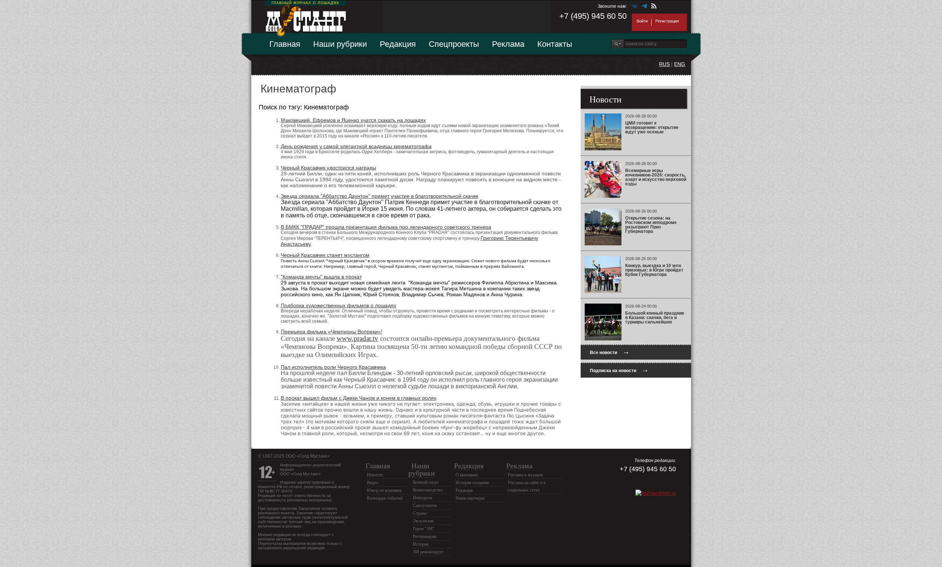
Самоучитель (425, 505)
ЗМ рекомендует (428, 551)
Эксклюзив (423, 521)
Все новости (610, 352)
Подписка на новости (619, 370)
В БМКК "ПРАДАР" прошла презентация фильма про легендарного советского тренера (386, 227)
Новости (375, 474)
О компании (467, 474)
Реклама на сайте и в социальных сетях (526, 486)
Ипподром (422, 497)
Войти (642, 21)
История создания (472, 482)
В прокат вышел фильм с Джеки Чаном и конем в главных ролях (358, 398)
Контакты (554, 44)
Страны (420, 513)
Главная (284, 44)
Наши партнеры (470, 498)
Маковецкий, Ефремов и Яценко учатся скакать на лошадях (353, 120)
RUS (664, 64)
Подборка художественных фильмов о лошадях (338, 305)
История (421, 544)
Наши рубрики (340, 44)
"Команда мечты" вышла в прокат (321, 277)
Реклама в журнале (525, 474)
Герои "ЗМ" (424, 528)
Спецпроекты (454, 44)
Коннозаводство (428, 490)
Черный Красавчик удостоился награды (328, 168)
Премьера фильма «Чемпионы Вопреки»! (331, 332)
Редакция (398, 44)
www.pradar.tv (357, 338)
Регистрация (667, 21)
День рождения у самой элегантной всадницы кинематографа (356, 146)
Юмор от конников (384, 490)
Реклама (508, 44)
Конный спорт (426, 482)
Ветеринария (424, 536)
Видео (372, 482)
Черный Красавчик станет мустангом (325, 255)
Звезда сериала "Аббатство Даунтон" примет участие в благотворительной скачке (379, 196)
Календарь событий (385, 498)
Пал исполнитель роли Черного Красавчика (333, 367)
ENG (679, 64)
